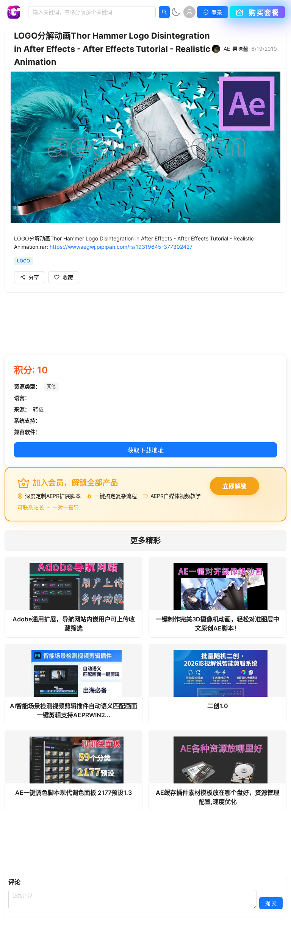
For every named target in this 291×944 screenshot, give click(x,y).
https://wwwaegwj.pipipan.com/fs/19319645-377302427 (121, 246)
